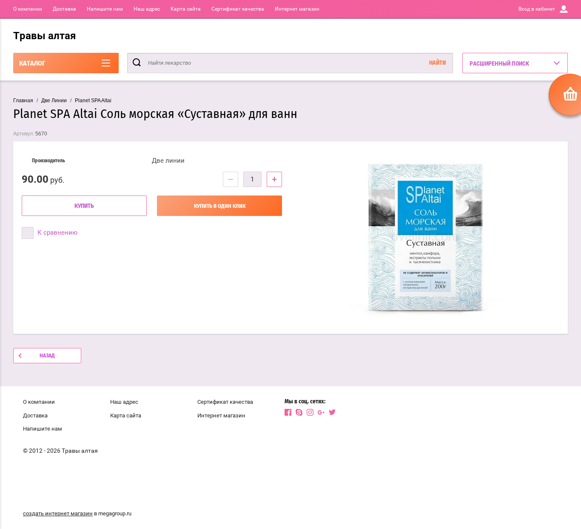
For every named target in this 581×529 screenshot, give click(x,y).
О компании (27, 9)
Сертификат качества (237, 9)
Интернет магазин (297, 9)
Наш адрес (147, 9)
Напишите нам (105, 9)
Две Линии (54, 101)
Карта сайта (186, 9)
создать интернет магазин (58, 513)
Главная (23, 101)
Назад (47, 356)
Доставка (64, 9)
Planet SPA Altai (93, 101)
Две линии (168, 160)
